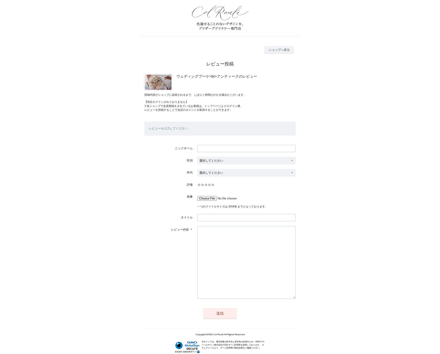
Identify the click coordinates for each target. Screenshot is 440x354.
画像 (190, 196)
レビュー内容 (180, 229)
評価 (190, 184)
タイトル (187, 217)
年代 (190, 172)
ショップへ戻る (279, 50)
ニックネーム (184, 148)
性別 (190, 160)
